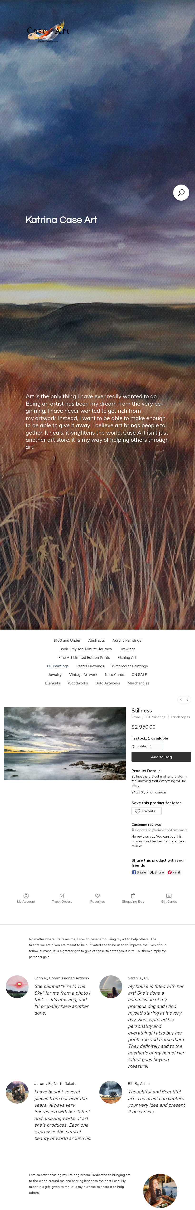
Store (136, 717)
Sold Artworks (108, 683)
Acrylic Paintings (126, 640)
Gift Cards (169, 901)
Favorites (97, 901)
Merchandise (139, 683)
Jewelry (55, 674)
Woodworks (78, 683)
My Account (26, 901)
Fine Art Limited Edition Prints (84, 657)
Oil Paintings (58, 666)
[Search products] (181, 192)
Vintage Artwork (83, 674)
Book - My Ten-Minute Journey (85, 649)
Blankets (52, 683)
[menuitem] (181, 699)
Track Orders (62, 901)
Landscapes (180, 717)
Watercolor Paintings (130, 666)
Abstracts (96, 640)
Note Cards (114, 674)
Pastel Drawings (90, 666)
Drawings (128, 649)
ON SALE (139, 674)
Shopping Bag (133, 901)
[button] (146, 811)
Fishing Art (127, 657)
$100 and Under (67, 640)
